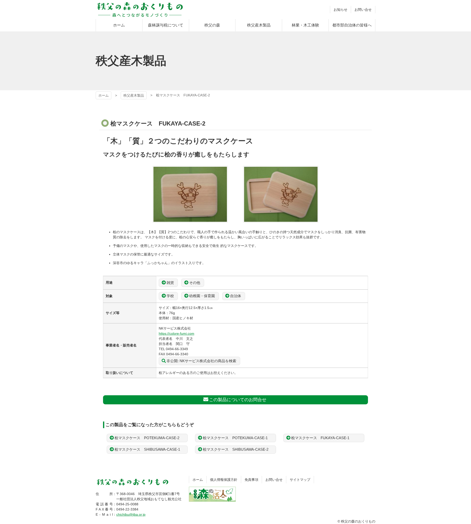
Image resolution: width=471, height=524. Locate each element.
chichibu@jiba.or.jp (130, 514)
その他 (194, 283)
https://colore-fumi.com (176, 333)
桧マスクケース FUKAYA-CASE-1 (320, 438)
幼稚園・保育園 (202, 296)
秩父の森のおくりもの (140, 9)
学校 (170, 296)
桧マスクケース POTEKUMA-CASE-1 (235, 438)
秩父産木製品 (133, 95)
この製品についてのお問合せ (237, 399)
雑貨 (170, 283)
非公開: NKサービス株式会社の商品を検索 (201, 361)
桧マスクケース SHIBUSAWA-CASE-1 (147, 449)
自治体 (235, 296)
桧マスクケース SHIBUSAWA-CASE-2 (235, 449)
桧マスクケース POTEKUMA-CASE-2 (147, 438)
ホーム (103, 95)
